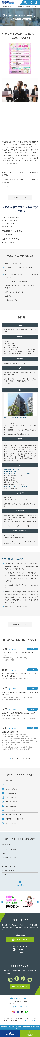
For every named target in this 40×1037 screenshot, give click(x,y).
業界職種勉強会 (32, 718)
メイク (4, 862)
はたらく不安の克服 (8, 679)
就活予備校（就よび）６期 (10, 732)
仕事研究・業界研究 (7, 718)
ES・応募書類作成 (19, 6)
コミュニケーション (8, 739)
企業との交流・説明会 (20, 718)
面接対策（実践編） (16, 699)
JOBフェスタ (6, 845)
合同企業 (4, 853)
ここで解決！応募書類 (8, 660)
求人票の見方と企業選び (10, 220)
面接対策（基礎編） (13, 749)
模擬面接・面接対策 (7, 697)
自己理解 (4, 743)
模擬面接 (16, 697)
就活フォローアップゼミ (9, 857)
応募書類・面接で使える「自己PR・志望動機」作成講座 (17, 747)
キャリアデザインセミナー (10, 849)
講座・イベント (10, 6)
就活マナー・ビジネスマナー (29, 739)
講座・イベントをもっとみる (21, 759)
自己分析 (4, 734)
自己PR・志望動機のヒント (28, 741)
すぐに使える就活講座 (9, 223)
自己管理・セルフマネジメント (11, 741)
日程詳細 (13, 649)
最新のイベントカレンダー (11, 242)
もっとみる (20, 885)
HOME (3, 6)
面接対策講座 (6, 699)
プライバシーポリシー (30, 1021)
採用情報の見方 (7, 226)
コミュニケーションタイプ (10, 866)
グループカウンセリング (22, 679)
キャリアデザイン (11, 780)
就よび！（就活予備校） (14, 743)
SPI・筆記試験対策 (11, 797)
